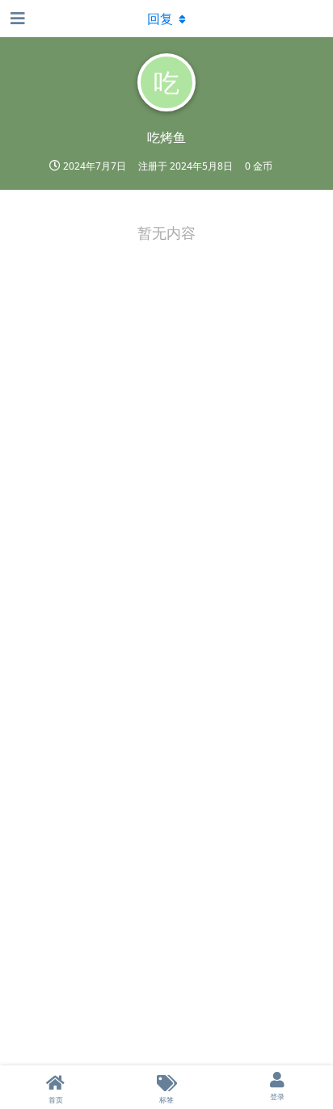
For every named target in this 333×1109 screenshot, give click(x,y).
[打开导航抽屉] (16, 18)
